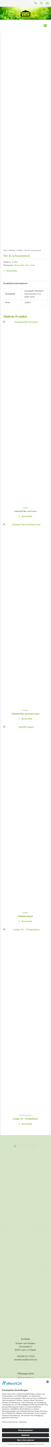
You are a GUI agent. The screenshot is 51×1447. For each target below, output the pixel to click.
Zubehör (12, 250)
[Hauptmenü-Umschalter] (45, 25)
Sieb (27, 265)
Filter (22, 265)
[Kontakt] (47, 3)
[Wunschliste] (41, 3)
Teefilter (20, 250)
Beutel (16, 265)
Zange (32, 265)
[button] (35, 3)
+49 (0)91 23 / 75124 (25, 1356)
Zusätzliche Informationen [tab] (15, 283)
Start (5, 250)
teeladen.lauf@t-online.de (25, 1360)
